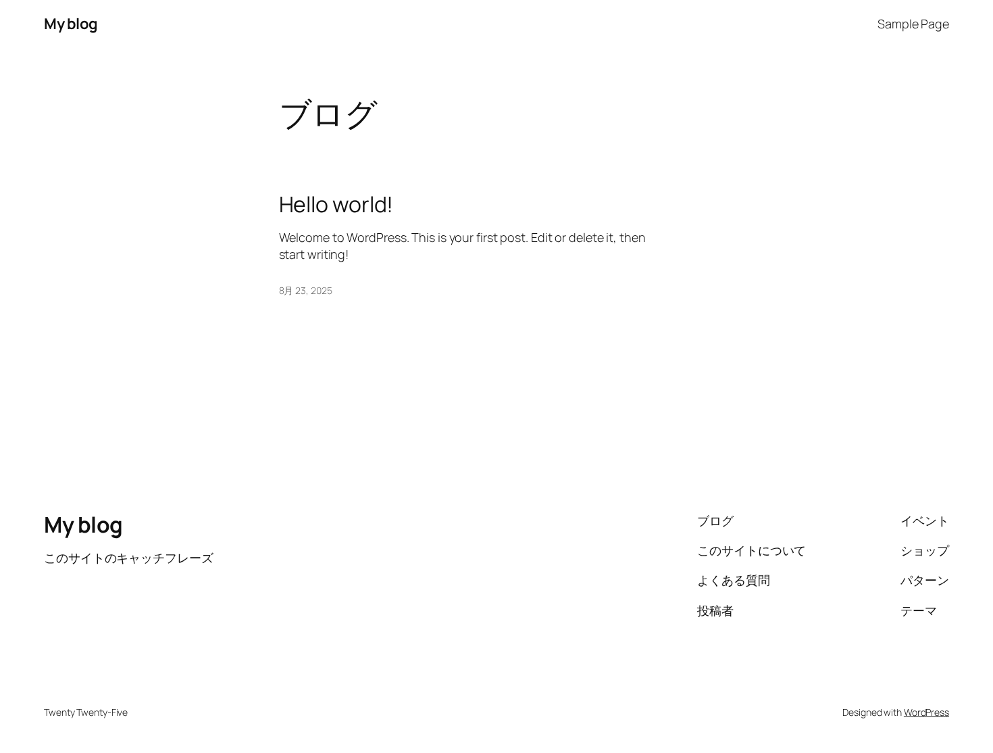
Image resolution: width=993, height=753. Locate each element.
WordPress (926, 712)
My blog (71, 24)
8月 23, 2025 (305, 290)
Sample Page (913, 24)
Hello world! (336, 204)
